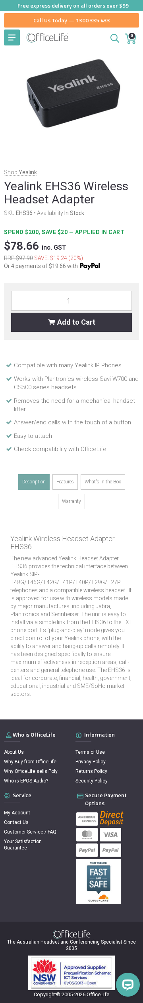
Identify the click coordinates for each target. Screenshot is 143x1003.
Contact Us (16, 822)
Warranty (71, 501)
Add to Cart (76, 322)
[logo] (72, 934)
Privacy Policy (90, 762)
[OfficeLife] (48, 37)
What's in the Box (103, 482)
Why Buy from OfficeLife (30, 762)
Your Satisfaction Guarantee (23, 845)
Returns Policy (91, 771)
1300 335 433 (93, 20)
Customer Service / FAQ (30, 832)
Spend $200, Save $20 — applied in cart (65, 232)
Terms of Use (90, 752)
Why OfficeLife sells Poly (31, 771)
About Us (14, 752)
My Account (17, 813)
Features (65, 482)
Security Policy (91, 781)
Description (34, 482)
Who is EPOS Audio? (26, 781)
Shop (20, 172)
